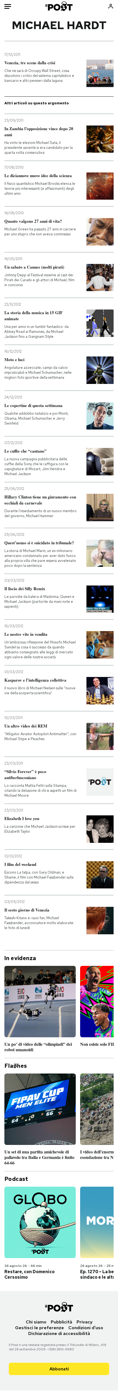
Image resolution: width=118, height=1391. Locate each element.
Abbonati (59, 1369)
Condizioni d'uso (85, 1328)
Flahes (15, 1065)
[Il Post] (59, 6)
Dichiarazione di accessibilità (59, 1333)
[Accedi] (111, 6)
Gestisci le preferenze (39, 1328)
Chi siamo (36, 1322)
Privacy (84, 1322)
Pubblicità (61, 1322)
